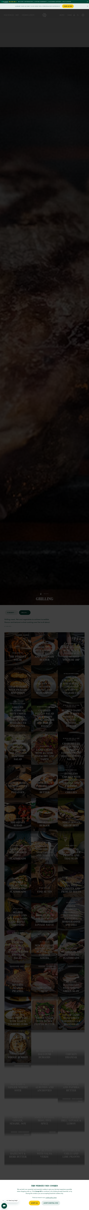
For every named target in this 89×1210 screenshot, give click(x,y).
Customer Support (54, 1)
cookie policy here (51, 1197)
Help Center (67, 1)
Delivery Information (25, 1)
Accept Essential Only (51, 1203)
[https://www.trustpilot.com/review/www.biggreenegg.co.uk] (9, 2)
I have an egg (68, 6)
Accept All (34, 1203)
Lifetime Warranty (40, 1)
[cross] (87, 2)
